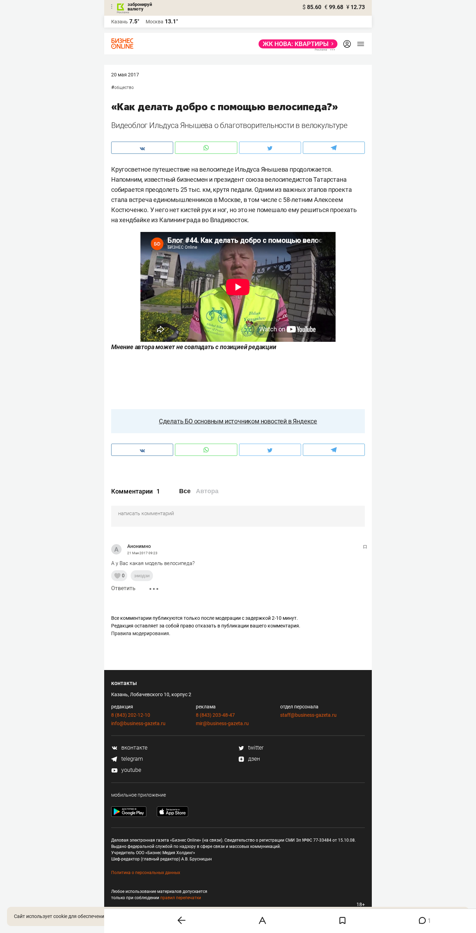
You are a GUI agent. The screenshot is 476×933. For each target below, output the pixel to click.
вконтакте (133, 747)
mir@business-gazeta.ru (222, 723)
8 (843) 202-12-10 (130, 715)
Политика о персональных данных (145, 872)
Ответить (123, 588)
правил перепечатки (180, 897)
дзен (253, 758)
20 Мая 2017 (125, 74)
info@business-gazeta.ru (138, 723)
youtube (130, 770)
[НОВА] (296, 43)
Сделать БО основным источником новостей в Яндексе (238, 421)
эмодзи (141, 575)
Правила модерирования (140, 633)
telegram (131, 758)
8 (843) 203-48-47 (215, 715)
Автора (207, 491)
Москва (154, 21)
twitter (255, 747)
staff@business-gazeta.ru (308, 715)
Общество (124, 87)
